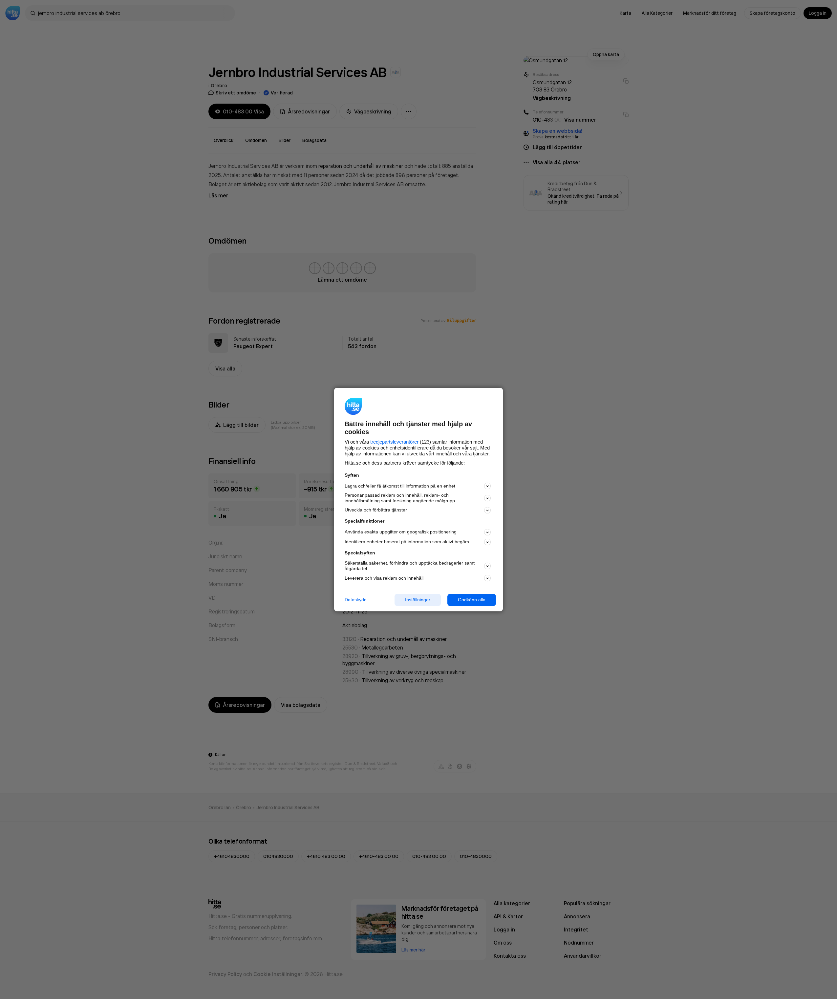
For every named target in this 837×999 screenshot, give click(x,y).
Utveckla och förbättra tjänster (376, 510)
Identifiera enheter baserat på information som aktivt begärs (407, 542)
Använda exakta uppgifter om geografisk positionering (401, 532)
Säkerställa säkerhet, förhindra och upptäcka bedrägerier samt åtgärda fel (410, 566)
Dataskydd (356, 599)
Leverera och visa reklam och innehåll (384, 578)
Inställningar (417, 599)
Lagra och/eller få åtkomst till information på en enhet (400, 486)
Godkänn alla (471, 599)
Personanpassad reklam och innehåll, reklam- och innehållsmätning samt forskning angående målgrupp (400, 498)
